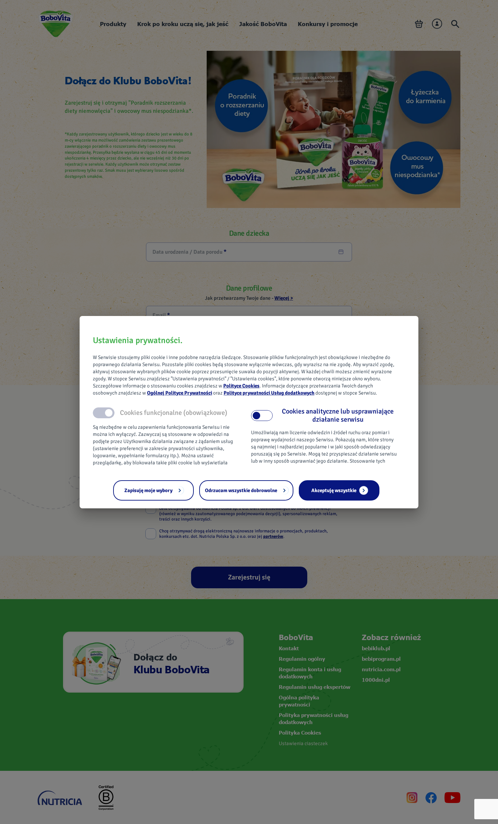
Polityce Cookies (241, 386)
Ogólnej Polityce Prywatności (179, 393)
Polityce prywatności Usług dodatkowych (269, 393)
